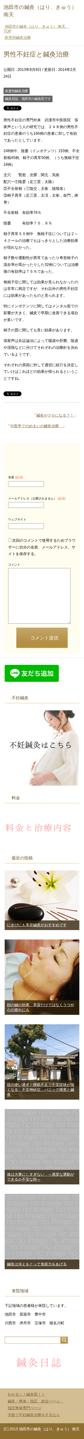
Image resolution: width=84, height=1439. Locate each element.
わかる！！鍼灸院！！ (26, 1394)
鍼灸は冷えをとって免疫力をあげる (37, 1264)
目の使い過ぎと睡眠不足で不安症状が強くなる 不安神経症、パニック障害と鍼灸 (40, 1090)
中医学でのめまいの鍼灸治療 (36, 426)
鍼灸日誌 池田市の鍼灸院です (28, 99)
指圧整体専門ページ (24, 1408)
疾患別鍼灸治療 (16, 91)
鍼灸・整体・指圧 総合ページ (36, 1401)
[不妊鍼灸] (42, 783)
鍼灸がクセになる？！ (55, 415)
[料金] (40, 843)
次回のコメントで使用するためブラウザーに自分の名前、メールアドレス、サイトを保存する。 (42, 547)
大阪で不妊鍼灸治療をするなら (34, 1415)
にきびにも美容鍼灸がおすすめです (37, 925)
